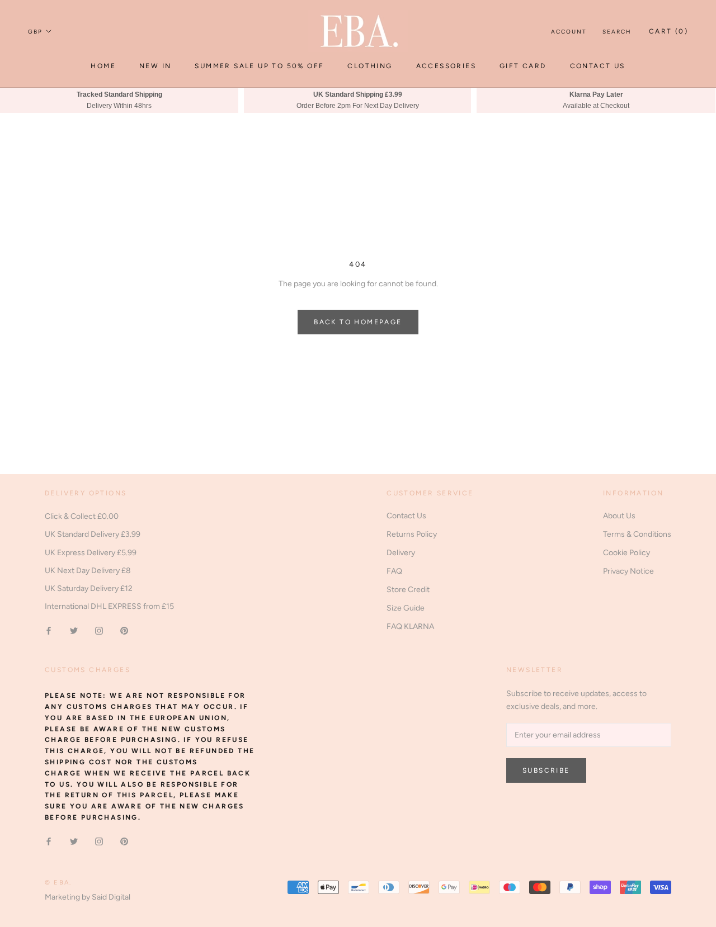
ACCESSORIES (446, 66)
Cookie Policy (626, 552)
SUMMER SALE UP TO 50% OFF (259, 66)
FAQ (394, 571)
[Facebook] (49, 630)
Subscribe (546, 770)
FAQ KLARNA (410, 626)
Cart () (668, 31)
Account (569, 31)
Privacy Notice (628, 571)
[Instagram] (99, 630)
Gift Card (523, 66)
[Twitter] (74, 630)
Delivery (401, 552)
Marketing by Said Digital (87, 897)
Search (617, 31)
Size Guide (406, 608)
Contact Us (597, 66)
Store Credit (408, 589)
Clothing (369, 66)
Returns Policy (412, 534)
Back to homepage (358, 322)
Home (103, 66)
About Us (619, 516)
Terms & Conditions (637, 534)
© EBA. (58, 882)
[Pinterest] (124, 630)
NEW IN (155, 66)
